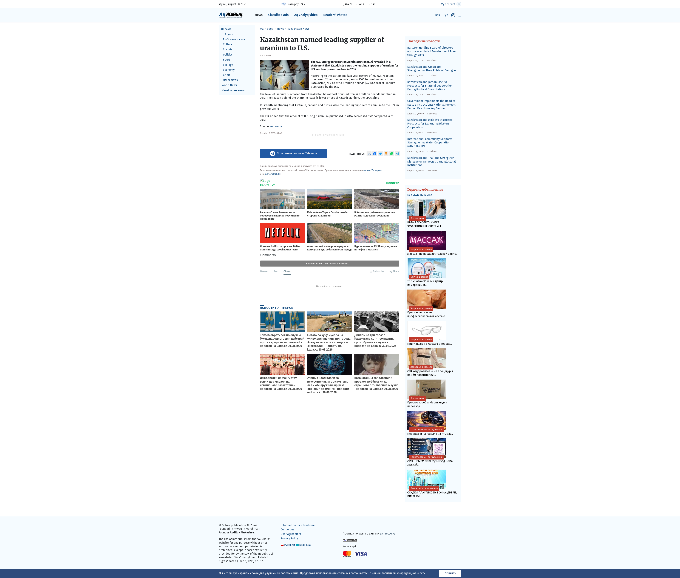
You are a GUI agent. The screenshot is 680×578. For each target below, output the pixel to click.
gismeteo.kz (387, 533)
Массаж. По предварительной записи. (432, 251)
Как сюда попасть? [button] (419, 194)
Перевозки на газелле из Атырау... (430, 431)
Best (275, 271)
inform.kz (276, 126)
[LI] (350, 526)
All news (225, 29)
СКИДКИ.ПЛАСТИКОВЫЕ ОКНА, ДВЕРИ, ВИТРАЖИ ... (432, 492)
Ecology (228, 65)
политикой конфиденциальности (403, 573)
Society (228, 49)
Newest (264, 271)
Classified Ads (278, 15)
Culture (227, 44)
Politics (228, 54)
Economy (229, 69)
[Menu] (459, 15)
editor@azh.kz (272, 174)
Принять (450, 573)
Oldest (287, 271)
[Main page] (231, 15)
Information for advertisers (298, 525)
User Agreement (291, 534)
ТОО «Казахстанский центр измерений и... (425, 281)
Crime (227, 75)
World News (229, 85)
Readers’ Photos (335, 15)
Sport (226, 59)
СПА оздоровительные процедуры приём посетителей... (430, 371)
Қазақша (305, 545)
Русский (289, 545)
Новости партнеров (276, 307)
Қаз (437, 15)
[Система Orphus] (350, 540)
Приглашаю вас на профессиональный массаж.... (427, 312)
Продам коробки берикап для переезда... (427, 402)
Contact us (287, 529)
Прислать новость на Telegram (297, 153)
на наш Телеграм (372, 170)
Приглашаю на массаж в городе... (429, 341)
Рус (445, 15)
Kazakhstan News (233, 90)
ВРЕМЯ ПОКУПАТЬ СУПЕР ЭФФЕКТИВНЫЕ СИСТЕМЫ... (425, 222)
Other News (230, 80)
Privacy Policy (290, 538)
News (259, 15)
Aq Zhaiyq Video (306, 15)
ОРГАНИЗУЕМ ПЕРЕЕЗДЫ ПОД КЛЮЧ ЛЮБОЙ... (430, 461)
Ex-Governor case (234, 39)
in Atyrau (227, 34)
